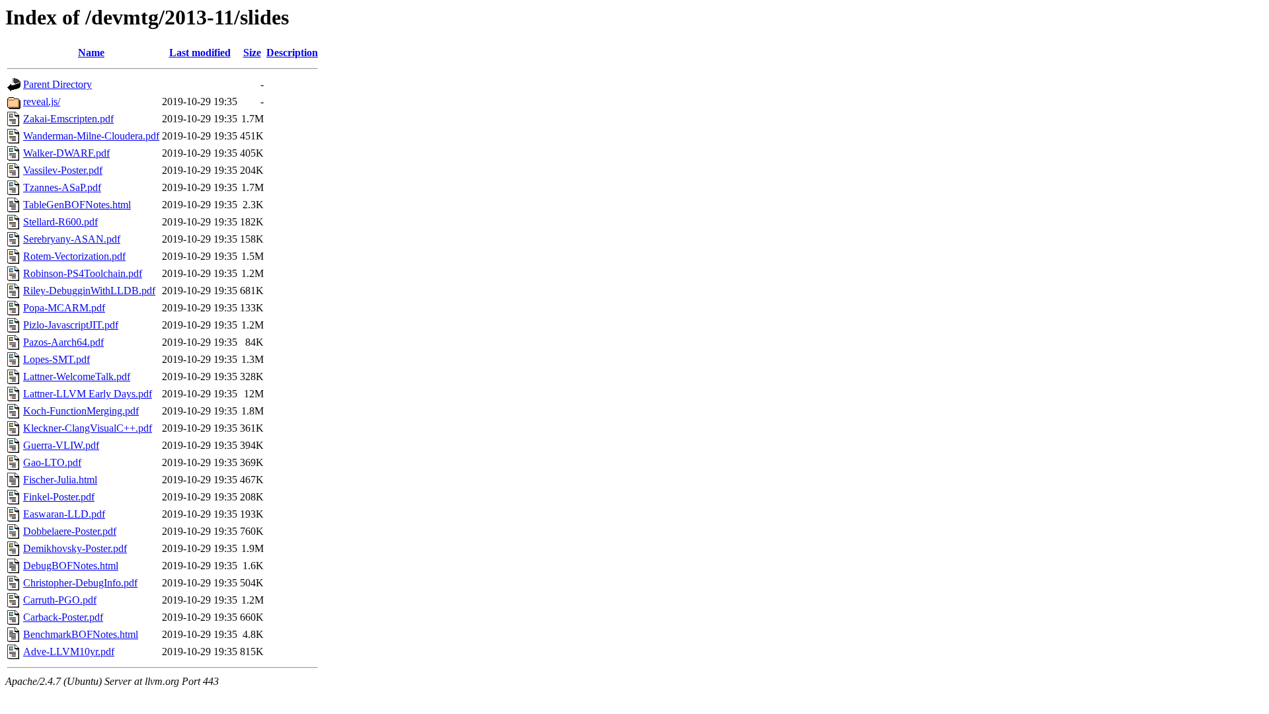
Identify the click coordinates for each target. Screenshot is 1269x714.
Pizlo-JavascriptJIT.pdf (70, 325)
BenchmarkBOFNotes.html (80, 634)
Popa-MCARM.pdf (64, 307)
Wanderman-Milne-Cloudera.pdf (91, 135)
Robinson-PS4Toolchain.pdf (82, 273)
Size (252, 52)
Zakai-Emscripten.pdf (68, 118)
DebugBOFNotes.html (70, 565)
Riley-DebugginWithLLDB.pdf (89, 290)
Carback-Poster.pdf (63, 617)
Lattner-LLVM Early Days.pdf (87, 393)
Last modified (200, 52)
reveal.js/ (41, 101)
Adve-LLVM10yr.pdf (68, 651)
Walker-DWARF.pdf (66, 153)
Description (292, 52)
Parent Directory (57, 84)
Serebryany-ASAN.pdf (71, 239)
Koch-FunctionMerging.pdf (81, 410)
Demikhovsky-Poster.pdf (75, 548)
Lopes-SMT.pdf (56, 359)
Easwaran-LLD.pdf (64, 514)
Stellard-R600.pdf (60, 221)
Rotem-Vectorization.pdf (74, 256)
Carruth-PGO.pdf (59, 600)
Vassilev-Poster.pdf (62, 170)
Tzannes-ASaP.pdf (62, 187)
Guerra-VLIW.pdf (61, 445)
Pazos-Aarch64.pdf (63, 342)
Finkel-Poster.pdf (59, 496)
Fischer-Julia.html (60, 479)
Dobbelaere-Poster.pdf (69, 531)
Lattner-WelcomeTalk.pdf (76, 376)
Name (91, 52)
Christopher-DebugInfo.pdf (80, 582)
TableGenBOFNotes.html (77, 204)
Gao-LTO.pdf (52, 462)
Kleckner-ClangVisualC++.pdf (87, 428)
